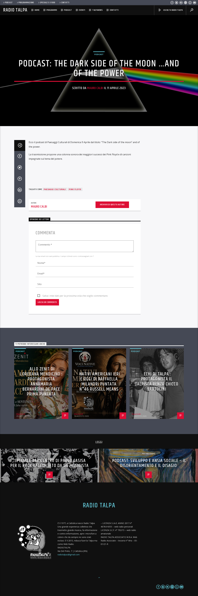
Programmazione (26, 2)
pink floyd (75, 189)
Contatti (65, 2)
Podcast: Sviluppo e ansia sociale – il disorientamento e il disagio (149, 463)
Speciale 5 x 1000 (47, 2)
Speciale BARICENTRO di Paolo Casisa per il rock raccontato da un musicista (49, 463)
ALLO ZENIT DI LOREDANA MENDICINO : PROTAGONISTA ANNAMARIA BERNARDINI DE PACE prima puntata (41, 381)
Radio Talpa (15, 10)
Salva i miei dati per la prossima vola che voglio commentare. (75, 295)
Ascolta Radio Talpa (173, 10)
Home (37, 10)
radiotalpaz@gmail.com (69, 554)
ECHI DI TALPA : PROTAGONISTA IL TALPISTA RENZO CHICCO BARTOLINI (156, 382)
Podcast (9, 2)
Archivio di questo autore (112, 204)
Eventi (82, 10)
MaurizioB (20, 414)
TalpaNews (97, 10)
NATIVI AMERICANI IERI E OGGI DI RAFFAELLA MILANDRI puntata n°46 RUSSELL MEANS (99, 382)
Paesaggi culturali (55, 189)
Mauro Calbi (95, 88)
